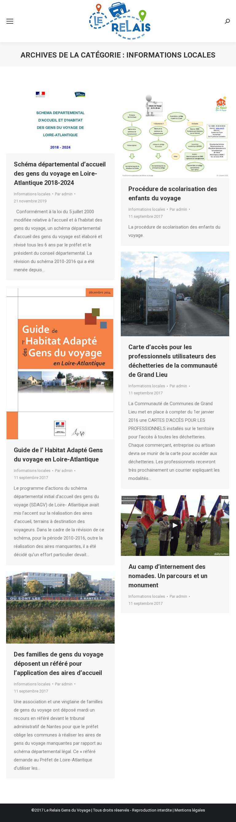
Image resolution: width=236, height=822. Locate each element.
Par (64, 194)
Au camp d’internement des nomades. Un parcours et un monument (167, 576)
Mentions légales (190, 810)
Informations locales (32, 194)
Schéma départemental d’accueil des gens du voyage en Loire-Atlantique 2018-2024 (60, 173)
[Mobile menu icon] (10, 21)
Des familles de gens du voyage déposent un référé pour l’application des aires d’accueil (58, 663)
